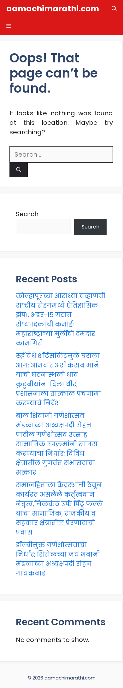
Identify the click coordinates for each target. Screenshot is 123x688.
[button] (114, 8)
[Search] (18, 170)
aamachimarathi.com (52, 8)
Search (27, 214)
